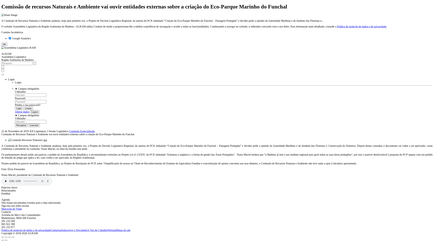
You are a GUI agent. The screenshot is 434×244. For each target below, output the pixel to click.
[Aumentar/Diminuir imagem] (13, 237)
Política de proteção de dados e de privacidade (361, 26)
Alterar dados (22, 111)
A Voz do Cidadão (97, 230)
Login (18, 82)
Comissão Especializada (82, 131)
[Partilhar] (6, 237)
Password (20, 98)
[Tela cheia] (9, 237)
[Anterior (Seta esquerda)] (2, 240)
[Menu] (2, 74)
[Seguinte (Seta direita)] (6, 240)
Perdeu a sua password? (28, 105)
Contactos (56, 230)
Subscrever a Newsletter (74, 230)
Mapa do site (123, 230)
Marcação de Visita (11, 208)
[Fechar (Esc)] (2, 237)
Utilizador (20, 91)
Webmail (112, 230)
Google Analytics (21, 38)
